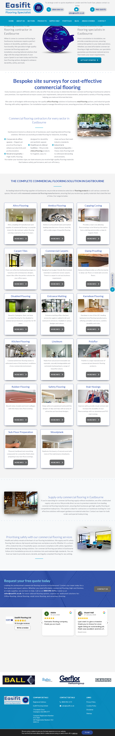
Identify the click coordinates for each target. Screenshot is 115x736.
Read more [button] (50, 632)
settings (74, 734)
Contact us (102, 589)
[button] (107, 622)
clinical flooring (36, 151)
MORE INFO (19, 239)
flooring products (81, 190)
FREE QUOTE (101, 9)
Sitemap (89, 713)
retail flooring (82, 101)
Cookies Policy (91, 706)
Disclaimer (89, 710)
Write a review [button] (23, 628)
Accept (87, 732)
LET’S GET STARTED (88, 60)
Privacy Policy (91, 702)
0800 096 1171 (57, 9)
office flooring (52, 101)
